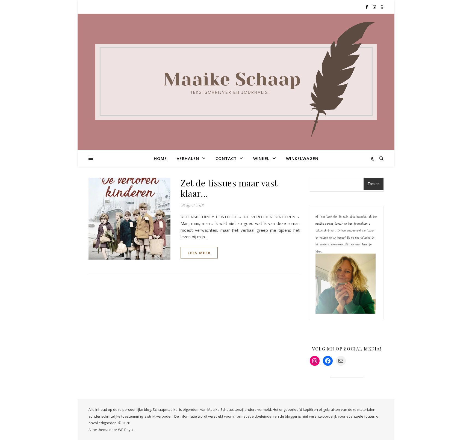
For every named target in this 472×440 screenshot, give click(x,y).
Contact (226, 158)
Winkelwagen (302, 158)
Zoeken (373, 184)
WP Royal (126, 429)
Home (160, 158)
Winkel (261, 158)
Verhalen (188, 158)
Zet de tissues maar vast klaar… (229, 188)
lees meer (199, 252)
